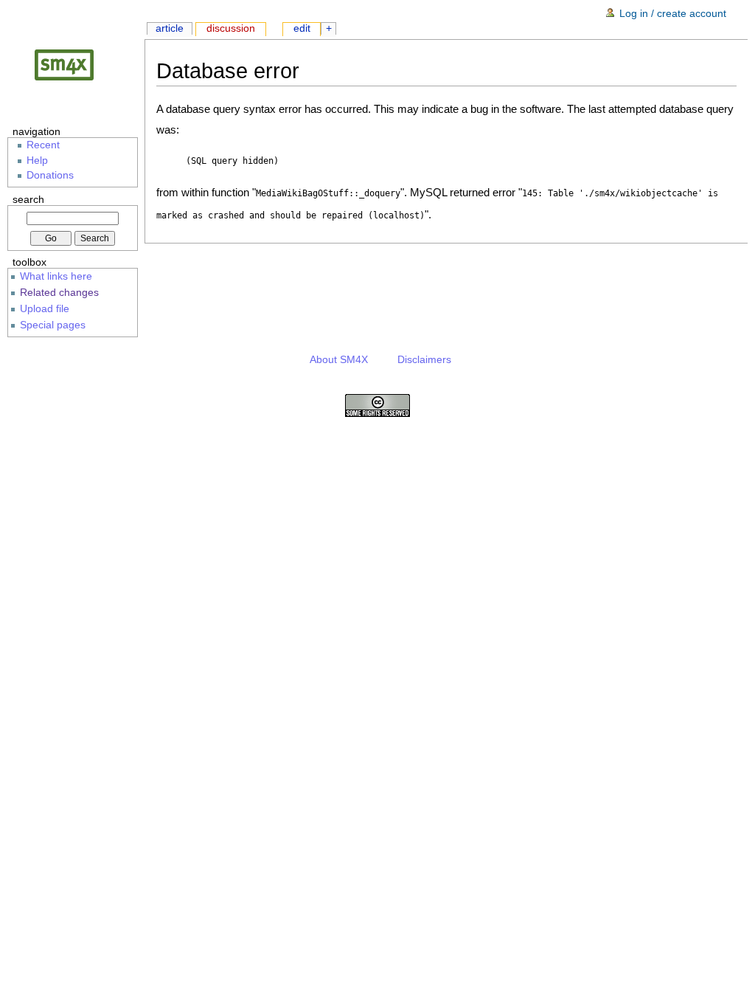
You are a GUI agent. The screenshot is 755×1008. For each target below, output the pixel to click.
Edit (301, 28)
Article (170, 28)
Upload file (44, 308)
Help (37, 160)
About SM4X (339, 359)
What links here (56, 276)
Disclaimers (424, 359)
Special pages (53, 325)
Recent (43, 145)
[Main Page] (76, 64)
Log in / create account (672, 13)
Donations (50, 175)
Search (28, 199)
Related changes (59, 292)
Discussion (230, 28)
